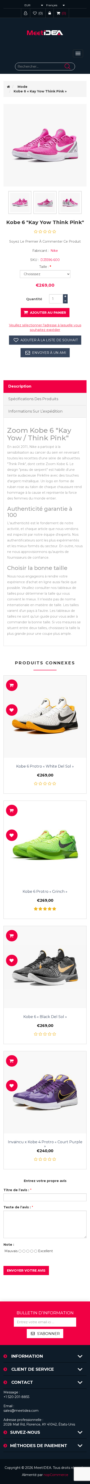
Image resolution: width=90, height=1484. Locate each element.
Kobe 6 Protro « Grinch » (45, 892)
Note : (8, 1245)
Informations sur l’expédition (35, 411)
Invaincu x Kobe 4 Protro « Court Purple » (45, 1144)
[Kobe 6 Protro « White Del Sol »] (45, 717)
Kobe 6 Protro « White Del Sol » (45, 766)
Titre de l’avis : (16, 1190)
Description (19, 386)
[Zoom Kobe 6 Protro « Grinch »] (45, 842)
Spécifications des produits (33, 399)
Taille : (44, 267)
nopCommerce (56, 1475)
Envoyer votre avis (26, 1270)
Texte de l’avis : (17, 1207)
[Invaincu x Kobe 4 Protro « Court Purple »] (45, 1092)
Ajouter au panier (48, 313)
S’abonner (48, 1333)
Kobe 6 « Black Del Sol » (45, 1017)
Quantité (34, 299)
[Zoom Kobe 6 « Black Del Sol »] (45, 967)
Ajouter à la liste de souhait (49, 340)
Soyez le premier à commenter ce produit (45, 241)
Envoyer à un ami (49, 353)
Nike (54, 251)
